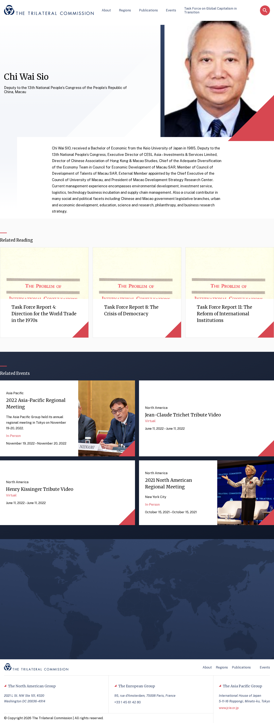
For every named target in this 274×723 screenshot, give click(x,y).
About (106, 10)
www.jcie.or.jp (229, 708)
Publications (148, 10)
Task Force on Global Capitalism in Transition (210, 10)
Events (171, 10)
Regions (125, 10)
